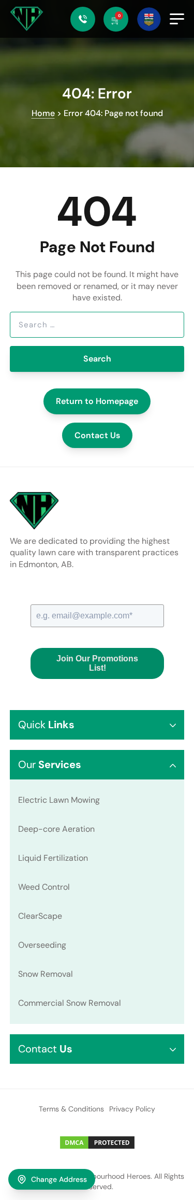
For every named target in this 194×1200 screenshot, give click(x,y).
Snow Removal (45, 973)
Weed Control (44, 886)
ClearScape (40, 915)
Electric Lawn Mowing (59, 799)
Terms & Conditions (71, 1109)
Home (43, 113)
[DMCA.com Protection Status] (97, 1142)
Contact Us (97, 435)
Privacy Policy (132, 1109)
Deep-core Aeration (56, 828)
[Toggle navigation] (177, 19)
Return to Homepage (97, 401)
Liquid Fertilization (53, 857)
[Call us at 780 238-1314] (82, 19)
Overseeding (42, 944)
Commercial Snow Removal (69, 1002)
